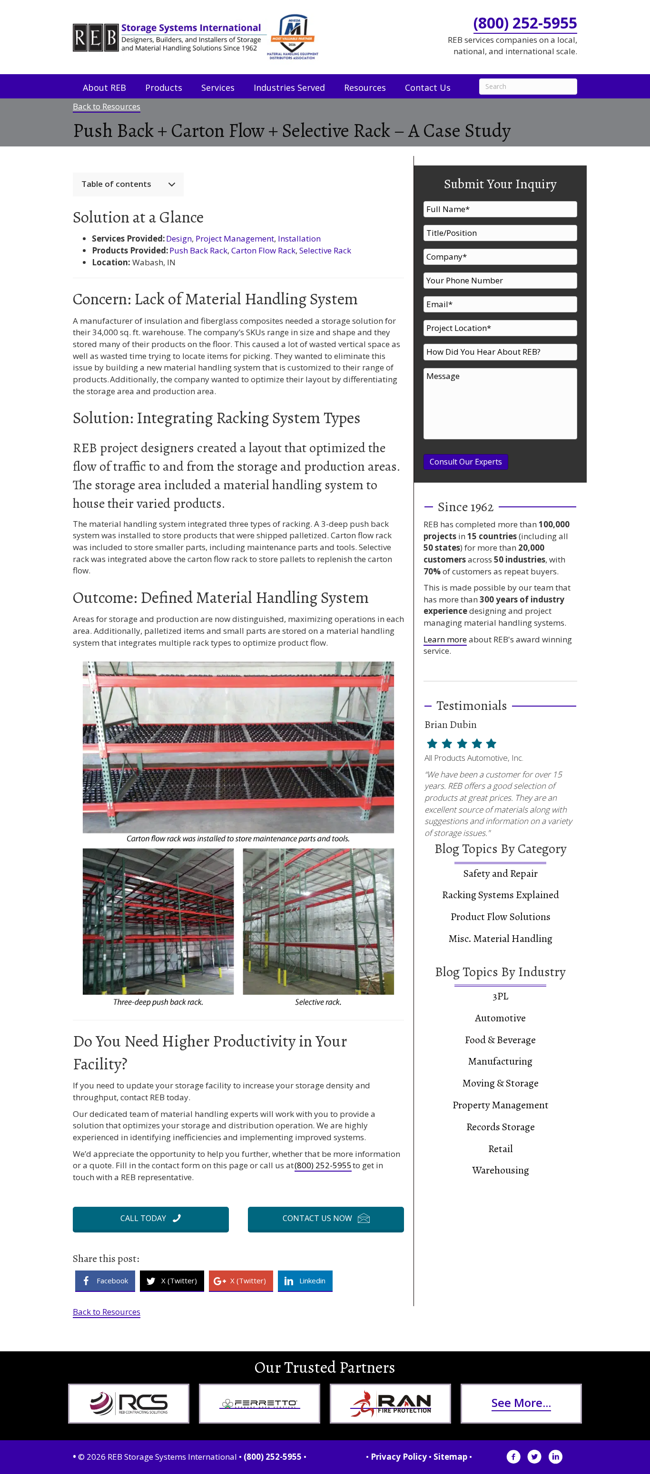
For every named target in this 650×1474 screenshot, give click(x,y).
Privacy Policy (399, 1456)
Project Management (235, 238)
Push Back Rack (198, 250)
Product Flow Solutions (501, 917)
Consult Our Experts (466, 461)
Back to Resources (106, 106)
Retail (500, 1149)
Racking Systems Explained (500, 895)
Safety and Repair (500, 873)
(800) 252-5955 (525, 22)
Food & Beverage (500, 1040)
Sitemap (450, 1456)
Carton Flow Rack (263, 250)
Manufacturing (500, 1061)
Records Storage (500, 1127)
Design (179, 238)
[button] (151, 1218)
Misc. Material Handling (500, 938)
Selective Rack (325, 250)
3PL (500, 996)
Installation (299, 238)
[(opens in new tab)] (129, 1403)
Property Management (501, 1105)
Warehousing (500, 1170)
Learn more (445, 639)
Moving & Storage (501, 1083)
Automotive (500, 1018)
